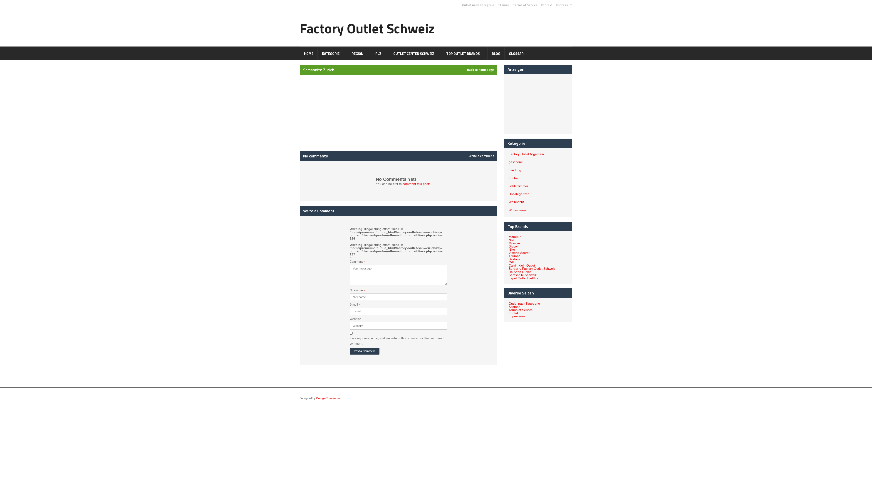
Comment (358, 262)
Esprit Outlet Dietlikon (524, 278)
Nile (511, 240)
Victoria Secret (519, 253)
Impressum (564, 5)
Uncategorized (519, 194)
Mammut (515, 237)
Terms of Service (525, 5)
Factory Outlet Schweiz (367, 28)
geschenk (516, 162)
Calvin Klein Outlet (522, 265)
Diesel (513, 246)
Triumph (514, 256)
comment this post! (416, 184)
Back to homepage (480, 69)
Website (355, 319)
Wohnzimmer (518, 210)
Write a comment (481, 155)
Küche (513, 178)
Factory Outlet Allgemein (526, 154)
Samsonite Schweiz (523, 275)
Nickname (358, 290)
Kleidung (515, 170)
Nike (512, 249)
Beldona (514, 259)
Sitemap (504, 5)
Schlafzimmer (518, 186)
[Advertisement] (340, 111)
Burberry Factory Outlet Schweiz (532, 268)
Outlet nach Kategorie (478, 5)
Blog (496, 53)
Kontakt (546, 5)
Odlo (512, 262)
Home (308, 53)
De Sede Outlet (520, 272)
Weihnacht (516, 202)
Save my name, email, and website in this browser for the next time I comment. (397, 340)
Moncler (514, 243)
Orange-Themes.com (329, 398)
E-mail (355, 305)
